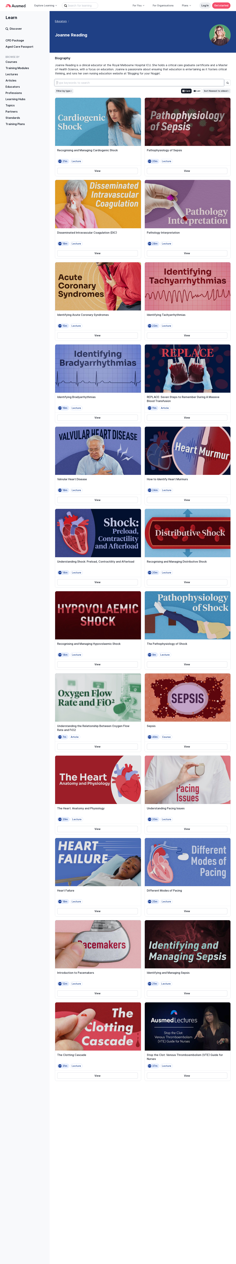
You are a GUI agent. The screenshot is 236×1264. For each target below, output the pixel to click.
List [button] (198, 91)
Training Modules (17, 68)
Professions (14, 93)
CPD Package (15, 40)
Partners (12, 111)
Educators (13, 86)
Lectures (12, 74)
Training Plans (15, 124)
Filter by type (63, 91)
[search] (227, 83)
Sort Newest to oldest (216, 91)
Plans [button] (185, 5)
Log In (205, 5)
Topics (10, 105)
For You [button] (137, 5)
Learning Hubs (15, 99)
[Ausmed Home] (16, 5)
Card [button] (187, 91)
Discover (16, 28)
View (98, 170)
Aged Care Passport (19, 46)
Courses (11, 62)
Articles (11, 80)
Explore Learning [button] (44, 5)
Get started (221, 5)
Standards (13, 117)
